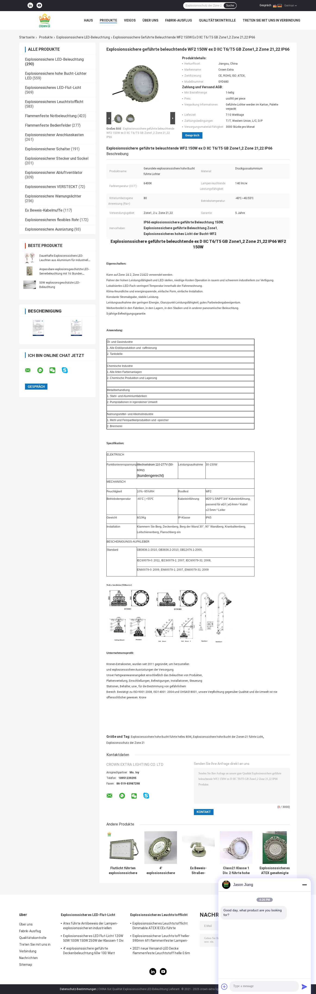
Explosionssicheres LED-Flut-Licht (53, 87)
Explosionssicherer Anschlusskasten (54, 135)
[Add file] (224, 986)
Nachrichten (28, 958)
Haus (88, 20)
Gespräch (265, 5)
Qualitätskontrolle (217, 20)
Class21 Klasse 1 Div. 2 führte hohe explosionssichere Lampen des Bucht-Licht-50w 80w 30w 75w (236, 870)
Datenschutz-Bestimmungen (78, 989)
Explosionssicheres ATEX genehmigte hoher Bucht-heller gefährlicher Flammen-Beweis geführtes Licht (275, 870)
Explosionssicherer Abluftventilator (53, 172)
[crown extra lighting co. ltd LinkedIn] (30, 6)
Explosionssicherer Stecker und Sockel (56, 158)
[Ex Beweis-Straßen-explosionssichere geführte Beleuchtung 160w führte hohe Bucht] (198, 847)
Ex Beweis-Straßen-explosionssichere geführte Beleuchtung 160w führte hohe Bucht (198, 870)
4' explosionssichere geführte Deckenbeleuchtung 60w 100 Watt (89, 951)
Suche (230, 5)
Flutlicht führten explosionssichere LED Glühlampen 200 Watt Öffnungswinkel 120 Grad (123, 870)
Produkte (108, 20)
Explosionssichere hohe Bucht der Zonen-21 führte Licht (228, 736)
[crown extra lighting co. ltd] (44, 20)
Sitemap (25, 964)
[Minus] (304, 885)
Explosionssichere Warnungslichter (53, 196)
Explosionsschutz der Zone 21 (125, 742)
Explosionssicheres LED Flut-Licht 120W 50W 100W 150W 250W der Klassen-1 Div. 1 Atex (93, 939)
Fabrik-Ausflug (178, 20)
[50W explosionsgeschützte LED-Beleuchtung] (29, 284)
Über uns (150, 20)
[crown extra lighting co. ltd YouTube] (39, 6)
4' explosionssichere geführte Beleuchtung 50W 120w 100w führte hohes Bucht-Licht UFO (160, 870)
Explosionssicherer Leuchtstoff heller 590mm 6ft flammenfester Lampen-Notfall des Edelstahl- (161, 939)
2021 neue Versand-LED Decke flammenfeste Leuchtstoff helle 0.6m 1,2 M (161, 951)
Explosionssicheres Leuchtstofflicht (54, 102)
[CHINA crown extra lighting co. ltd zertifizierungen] (38, 327)
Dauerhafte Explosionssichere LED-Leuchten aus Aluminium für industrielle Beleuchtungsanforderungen (64, 260)
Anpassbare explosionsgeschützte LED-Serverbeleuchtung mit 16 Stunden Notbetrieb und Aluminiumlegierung (64, 274)
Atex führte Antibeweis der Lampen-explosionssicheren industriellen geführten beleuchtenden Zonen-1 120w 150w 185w (93, 926)
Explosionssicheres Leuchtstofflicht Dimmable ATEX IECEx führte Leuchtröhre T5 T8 (160, 926)
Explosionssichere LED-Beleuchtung (83, 37)
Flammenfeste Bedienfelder (48, 125)
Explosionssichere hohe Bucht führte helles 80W (161, 736)
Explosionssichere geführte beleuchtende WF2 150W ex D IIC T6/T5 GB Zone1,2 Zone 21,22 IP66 (140, 133)
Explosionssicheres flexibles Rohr (52, 220)
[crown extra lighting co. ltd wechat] (55, 370)
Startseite (27, 37)
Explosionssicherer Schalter (47, 149)
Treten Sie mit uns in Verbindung (271, 20)
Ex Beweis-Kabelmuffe (43, 210)
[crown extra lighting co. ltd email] (31, 370)
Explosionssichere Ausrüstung (49, 229)
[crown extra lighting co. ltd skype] (68, 370)
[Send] (304, 986)
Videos (130, 20)
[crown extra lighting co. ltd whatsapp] (43, 370)
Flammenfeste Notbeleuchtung (51, 116)
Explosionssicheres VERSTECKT (51, 186)
